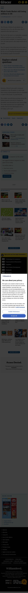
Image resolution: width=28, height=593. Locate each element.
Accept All (14, 316)
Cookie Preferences (14, 311)
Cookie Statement (20, 307)
